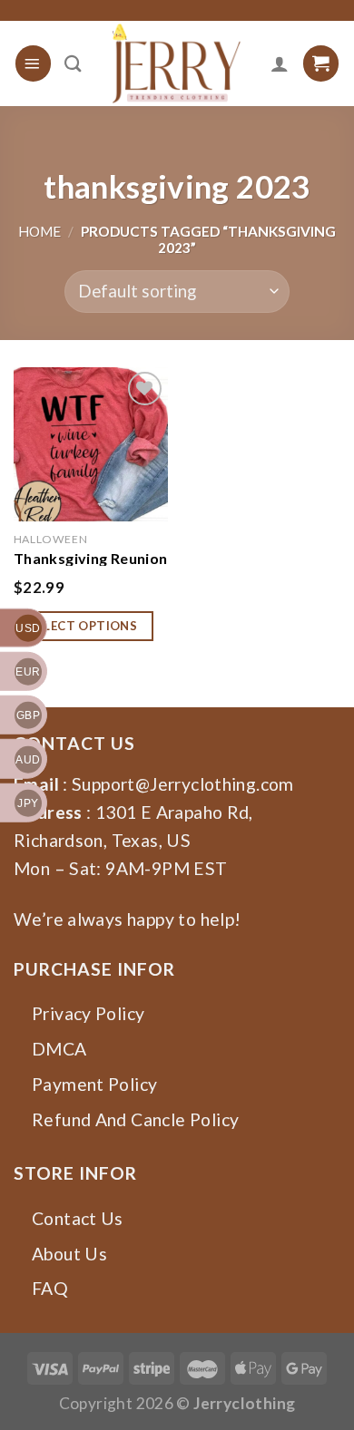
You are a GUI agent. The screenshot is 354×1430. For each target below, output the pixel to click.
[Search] (73, 63)
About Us (69, 1253)
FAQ (50, 1288)
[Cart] (321, 63)
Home (39, 231)
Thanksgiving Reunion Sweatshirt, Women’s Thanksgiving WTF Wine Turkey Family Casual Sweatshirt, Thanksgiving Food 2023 (91, 558)
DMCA (59, 1048)
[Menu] (33, 63)
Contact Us (77, 1218)
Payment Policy (94, 1084)
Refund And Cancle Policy (135, 1119)
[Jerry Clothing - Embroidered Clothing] (176, 63)
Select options (84, 625)
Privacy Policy (88, 1013)
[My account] (279, 63)
